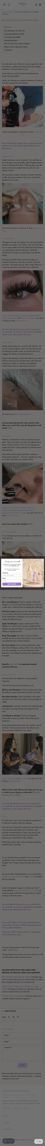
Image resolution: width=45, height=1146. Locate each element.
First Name (5, 573)
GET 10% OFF (12, 584)
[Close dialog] (42, 560)
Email (3, 578)
